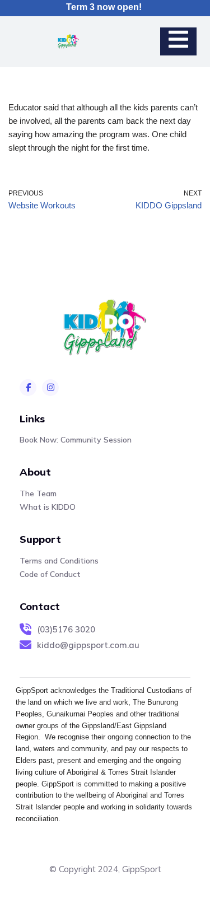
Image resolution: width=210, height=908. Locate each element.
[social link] (28, 387)
